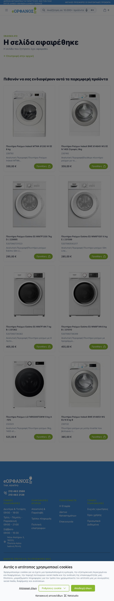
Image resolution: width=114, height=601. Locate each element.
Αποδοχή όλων (83, 588)
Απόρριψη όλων (28, 588)
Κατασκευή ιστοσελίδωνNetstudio (57, 595)
